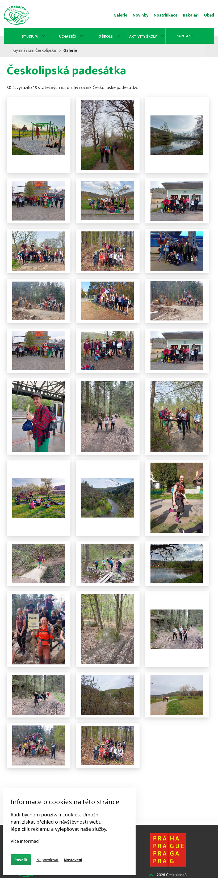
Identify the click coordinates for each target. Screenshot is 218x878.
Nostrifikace (166, 15)
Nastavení (73, 859)
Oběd (209, 15)
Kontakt (185, 36)
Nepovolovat (47, 859)
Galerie (120, 15)
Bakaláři (191, 15)
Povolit (20, 859)
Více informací (25, 841)
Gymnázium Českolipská (34, 50)
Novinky (140, 15)
